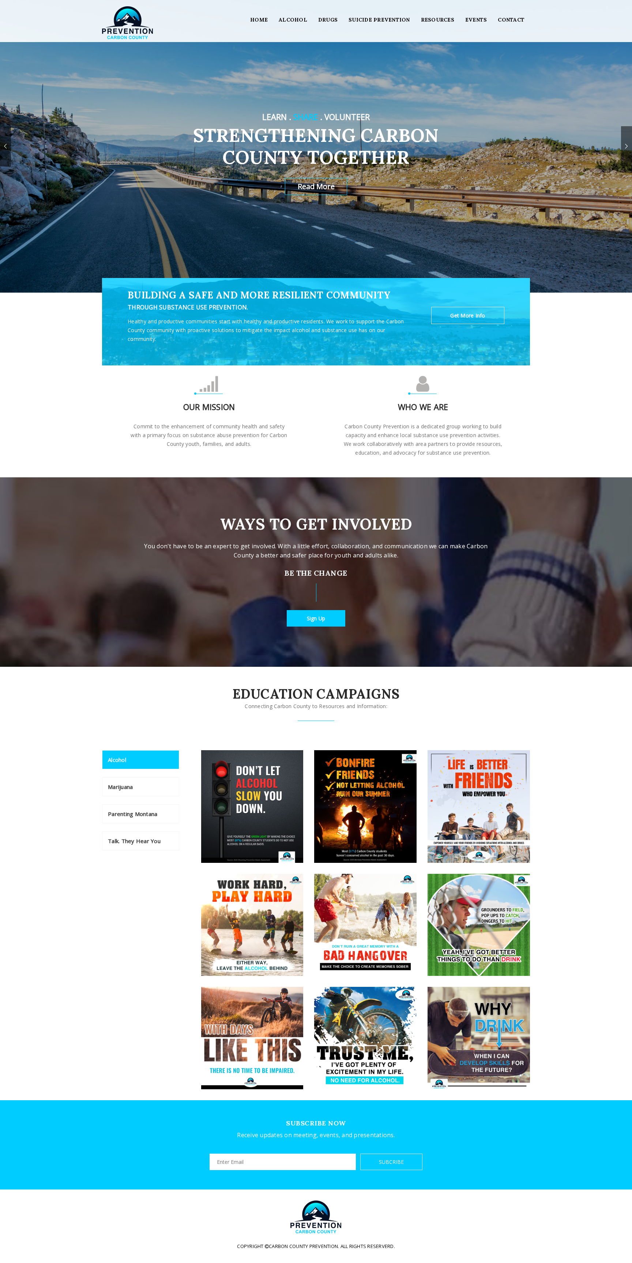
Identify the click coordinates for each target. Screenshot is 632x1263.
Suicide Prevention (379, 19)
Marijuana (120, 786)
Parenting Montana (132, 813)
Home (259, 19)
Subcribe (391, 1161)
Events (476, 19)
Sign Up (316, 618)
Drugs (328, 19)
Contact (511, 19)
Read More (316, 186)
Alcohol (293, 19)
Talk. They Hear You (134, 841)
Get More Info (467, 315)
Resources (437, 19)
